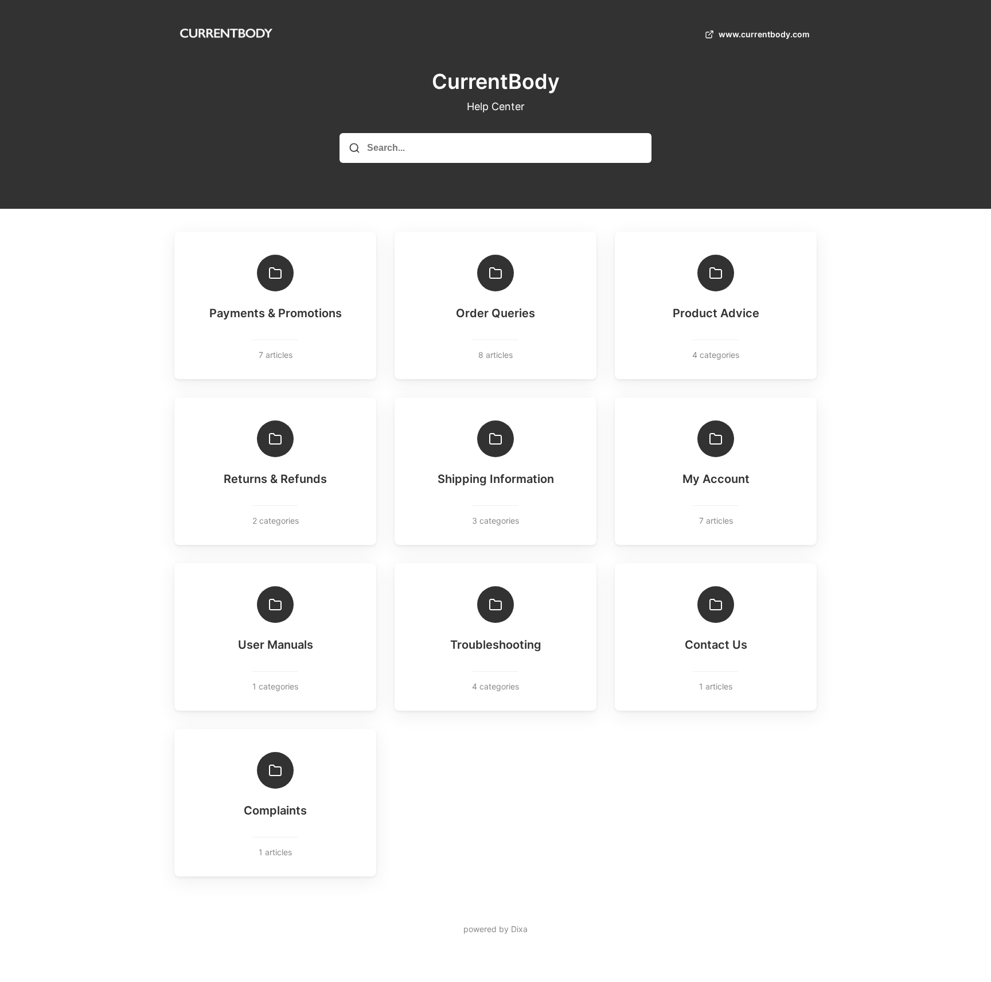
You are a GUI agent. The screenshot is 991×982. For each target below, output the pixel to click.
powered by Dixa (495, 929)
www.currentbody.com (764, 34)
